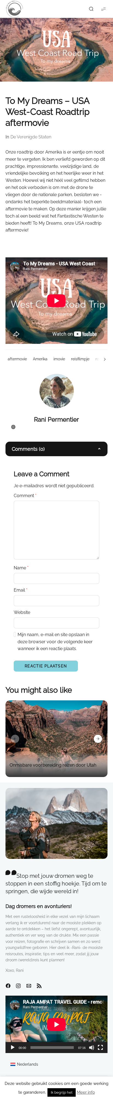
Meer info (86, 1092)
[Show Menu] (103, 9)
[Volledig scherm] (100, 1047)
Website (22, 612)
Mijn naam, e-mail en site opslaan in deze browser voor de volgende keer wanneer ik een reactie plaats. (55, 641)
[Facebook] (7, 986)
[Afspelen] (12, 1047)
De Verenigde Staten (30, 137)
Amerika (40, 359)
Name (21, 567)
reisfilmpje (80, 359)
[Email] (28, 986)
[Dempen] (91, 1047)
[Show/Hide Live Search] (91, 9)
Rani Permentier (56, 419)
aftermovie (17, 359)
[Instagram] (18, 986)
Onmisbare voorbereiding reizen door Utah (53, 765)
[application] (56, 1024)
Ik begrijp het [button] (61, 1092)
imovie (59, 359)
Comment (25, 495)
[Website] (13, 427)
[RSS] (39, 986)
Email (20, 590)
